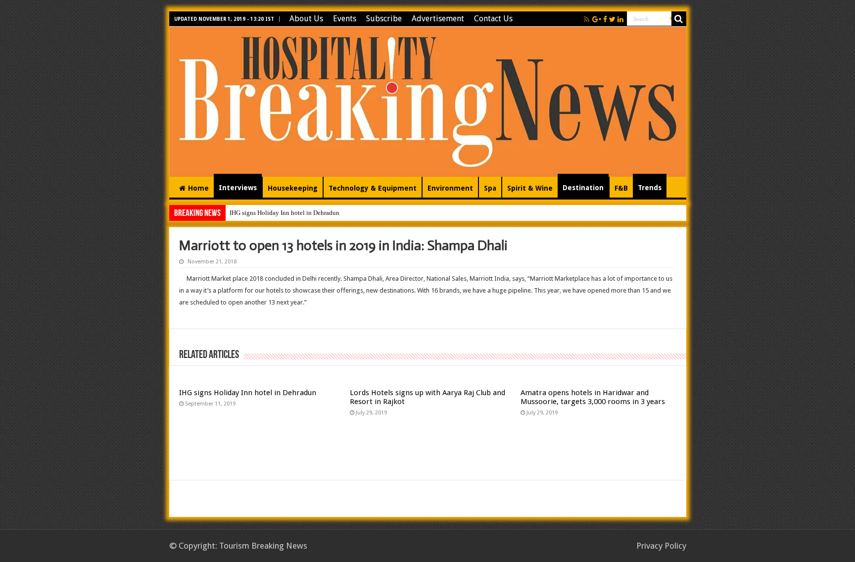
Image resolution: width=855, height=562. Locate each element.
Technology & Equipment (373, 188)
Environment (450, 188)
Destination (583, 188)
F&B (621, 188)
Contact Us (493, 18)
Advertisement (438, 18)
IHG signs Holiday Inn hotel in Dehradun (284, 212)
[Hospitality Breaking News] (427, 100)
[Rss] (586, 19)
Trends (650, 188)
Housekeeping (293, 188)
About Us (306, 18)
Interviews (238, 188)
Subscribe (384, 18)
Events (344, 18)
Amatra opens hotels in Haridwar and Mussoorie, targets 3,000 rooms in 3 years (593, 397)
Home (198, 188)
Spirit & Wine (530, 188)
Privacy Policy (661, 546)
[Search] (678, 18)
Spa (490, 188)
